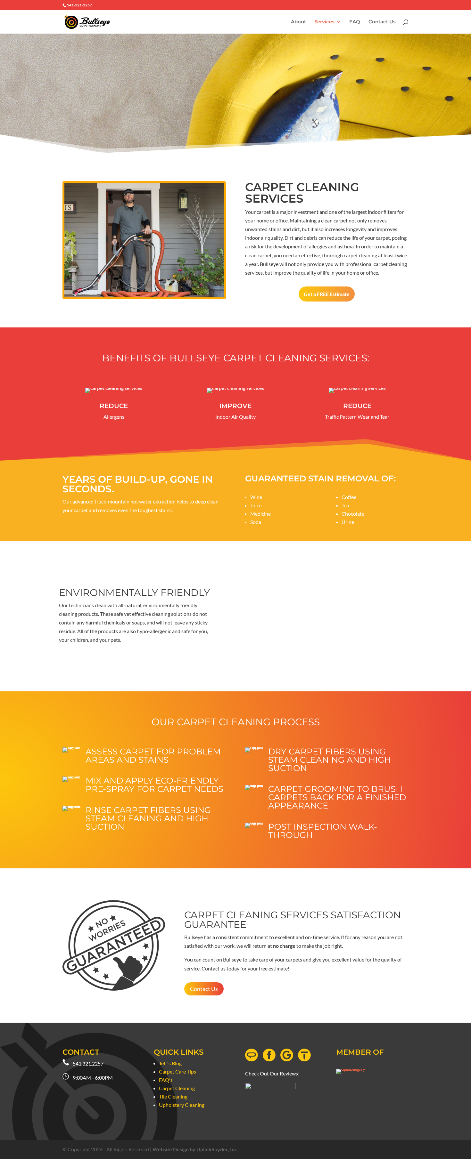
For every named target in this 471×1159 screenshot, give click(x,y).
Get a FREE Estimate (327, 294)
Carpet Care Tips (177, 1071)
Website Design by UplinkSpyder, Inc (195, 1149)
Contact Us (382, 22)
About (298, 22)
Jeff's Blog (170, 1063)
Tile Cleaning (173, 1096)
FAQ (354, 22)
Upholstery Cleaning (181, 1105)
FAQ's (166, 1080)
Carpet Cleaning (177, 1088)
